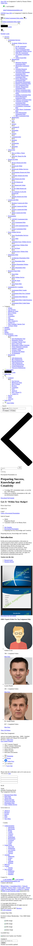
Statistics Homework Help (19, 196)
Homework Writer (17, 166)
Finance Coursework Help (19, 209)
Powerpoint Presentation (11, 529)
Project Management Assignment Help (21, 79)
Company (11, 378)
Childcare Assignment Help (23, 99)
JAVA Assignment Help (18, 222)
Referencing (11, 355)
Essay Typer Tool (17, 343)
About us (10, 319)
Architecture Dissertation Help (20, 258)
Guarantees (11, 316)
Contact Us (11, 322)
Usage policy (21, 887)
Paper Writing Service (18, 277)
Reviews (10, 314)
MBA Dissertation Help (18, 267)
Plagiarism (10, 756)
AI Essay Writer (12, 326)
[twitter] (1, 884)
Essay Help (15, 238)
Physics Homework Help (19, 162)
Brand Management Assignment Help (21, 97)
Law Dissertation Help (18, 261)
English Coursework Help (19, 206)
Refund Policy (5, 886)
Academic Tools (13, 335)
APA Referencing (17, 358)
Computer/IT (15, 127)
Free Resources (8, 334)
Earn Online (9, 369)
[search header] (5, 376)
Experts (6, 814)
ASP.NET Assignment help (20, 219)
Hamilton (10, 874)
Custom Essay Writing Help (20, 245)
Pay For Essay (16, 248)
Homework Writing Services (20, 169)
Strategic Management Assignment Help (21, 87)
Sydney (10, 858)
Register (3, 33)
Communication (16, 137)
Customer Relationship (22, 104)
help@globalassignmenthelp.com (12, 10)
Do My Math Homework (19, 188)
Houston (10, 851)
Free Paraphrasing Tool (18, 338)
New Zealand (8, 869)
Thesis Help (11, 150)
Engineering (15, 143)
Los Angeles (11, 850)
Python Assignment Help (19, 229)
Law (13, 120)
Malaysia (7, 864)
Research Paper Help (14, 271)
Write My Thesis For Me (19, 156)
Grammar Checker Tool (18, 342)
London (10, 835)
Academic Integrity (10, 889)
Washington (11, 848)
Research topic (8, 560)
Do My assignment (20, 46)
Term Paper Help (17, 284)
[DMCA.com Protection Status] (10, 891)
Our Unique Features (7, 741)
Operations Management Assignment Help (22, 73)
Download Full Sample (7, 498)
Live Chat (9, 766)
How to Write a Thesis (18, 153)
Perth (9, 859)
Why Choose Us (13, 321)
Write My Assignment (21, 53)
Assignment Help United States (21, 303)
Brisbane (10, 863)
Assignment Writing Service (23, 51)
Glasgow (10, 834)
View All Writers (5, 730)
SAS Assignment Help (22, 85)
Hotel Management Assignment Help (20, 113)
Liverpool (11, 840)
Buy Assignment (20, 48)
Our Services (12, 309)
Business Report (9, 562)
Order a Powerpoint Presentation (10, 513)
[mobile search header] (1, 20)
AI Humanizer (16, 353)
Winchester (11, 827)
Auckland (11, 872)
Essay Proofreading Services (20, 235)
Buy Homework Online (18, 185)
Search (7, 410)
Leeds (10, 843)
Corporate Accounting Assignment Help (21, 102)
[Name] (20, 467)
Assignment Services (14, 40)
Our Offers (7, 819)
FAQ (13, 389)
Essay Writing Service (14, 232)
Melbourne (11, 856)
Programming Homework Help (21, 172)
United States (8, 845)
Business (14, 140)
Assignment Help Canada (19, 290)
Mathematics (15, 117)
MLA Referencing (17, 359)
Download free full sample (8, 616)
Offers (10, 397)
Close (13, 410)
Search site (5, 408)
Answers (10, 399)
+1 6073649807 (7, 879)
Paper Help (15, 274)
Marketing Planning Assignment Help (21, 63)
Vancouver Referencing (18, 367)
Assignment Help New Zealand (21, 293)
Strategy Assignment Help (23, 90)
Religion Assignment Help (23, 83)
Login (7, 33)
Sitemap (26, 889)
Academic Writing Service (19, 43)
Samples (6, 327)
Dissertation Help (13, 254)
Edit (9, 773)
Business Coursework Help (20, 203)
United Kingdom (9, 826)
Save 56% (4, 1)
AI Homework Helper (18, 351)
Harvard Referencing (18, 361)
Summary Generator (17, 348)
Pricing (10, 395)
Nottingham (11, 837)
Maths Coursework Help (19, 212)
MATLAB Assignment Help (20, 225)
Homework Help (13, 159)
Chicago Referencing (18, 364)
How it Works (12, 313)
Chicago (10, 853)
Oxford (10, 842)
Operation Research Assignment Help (21, 69)
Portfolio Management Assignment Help (21, 76)
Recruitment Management (22, 82)
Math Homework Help (18, 179)
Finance (14, 133)
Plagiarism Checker (17, 340)
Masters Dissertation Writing (20, 264)
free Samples (8, 527)
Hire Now (7, 656)
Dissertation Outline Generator (20, 345)
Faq (9, 317)
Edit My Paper (16, 280)
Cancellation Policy (15, 886)
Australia (7, 855)
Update (3, 942)
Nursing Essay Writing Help (20, 251)
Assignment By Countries (15, 287)
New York (11, 847)
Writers (10, 308)
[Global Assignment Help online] (14, 18)
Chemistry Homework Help (20, 175)
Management (15, 59)
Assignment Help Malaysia (19, 296)
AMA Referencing (17, 363)
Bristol (10, 830)
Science (14, 124)
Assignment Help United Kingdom (22, 300)
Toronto (10, 867)
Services (6, 36)
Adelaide (10, 861)
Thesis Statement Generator (20, 347)
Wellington (11, 871)
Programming (12, 216)
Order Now (4, 3)
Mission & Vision (13, 311)
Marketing (15, 146)
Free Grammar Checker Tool (16, 324)
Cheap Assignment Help (22, 49)
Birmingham (11, 838)
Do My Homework (17, 182)
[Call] (2, 6)
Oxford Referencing (17, 366)
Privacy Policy (12, 887)
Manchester (11, 829)
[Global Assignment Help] (10, 21)
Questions (7, 329)
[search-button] (19, 24)
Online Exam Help (20, 57)
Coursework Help (13, 200)
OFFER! (3, 13)
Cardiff (10, 832)
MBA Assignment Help (22, 116)
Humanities (15, 130)
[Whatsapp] (4, 6)
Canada (6, 866)
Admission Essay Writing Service (21, 242)
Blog (5, 330)
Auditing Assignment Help (23, 95)
